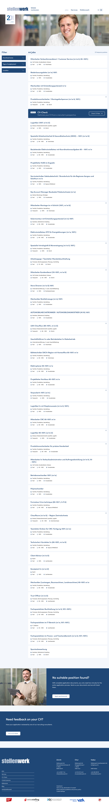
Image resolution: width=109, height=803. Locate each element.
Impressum (60, 786)
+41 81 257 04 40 (79, 772)
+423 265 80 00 (95, 772)
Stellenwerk (84, 10)
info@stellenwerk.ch (62, 774)
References (5, 783)
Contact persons (6, 780)
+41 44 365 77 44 (61, 772)
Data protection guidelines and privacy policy (69, 789)
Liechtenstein (35, 10)
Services (74, 10)
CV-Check (4, 777)
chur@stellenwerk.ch (80, 774)
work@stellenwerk (7, 789)
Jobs (66, 10)
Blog (3, 786)
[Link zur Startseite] (17, 9)
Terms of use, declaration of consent (66, 787)
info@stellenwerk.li (96, 774)
